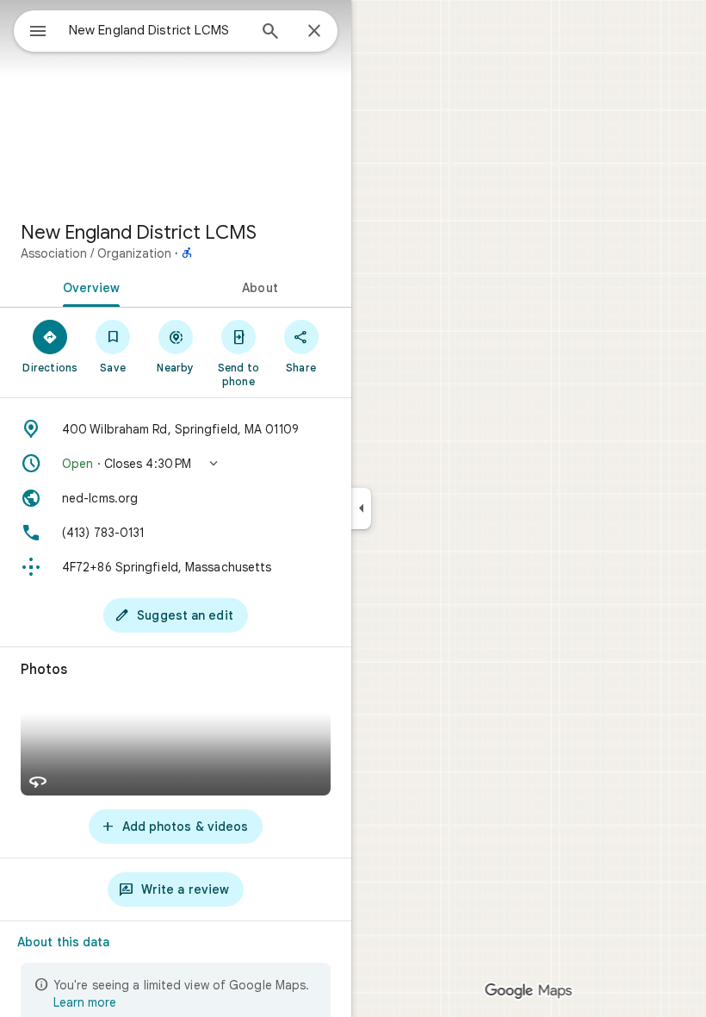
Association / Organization (96, 253)
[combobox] (157, 30)
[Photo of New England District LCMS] (175, 103)
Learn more (84, 1002)
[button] (175, 463)
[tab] (87, 286)
